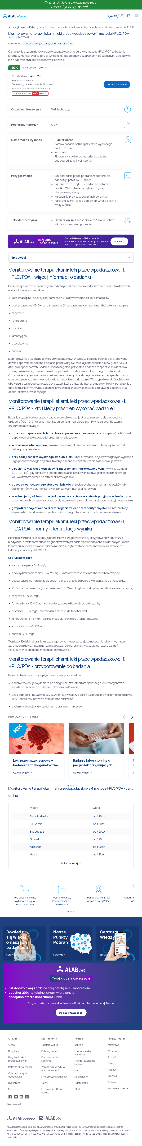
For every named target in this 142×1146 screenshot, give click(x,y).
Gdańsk (35, 839)
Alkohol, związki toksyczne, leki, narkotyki (48, 43)
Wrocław (113, 1051)
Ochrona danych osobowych (17, 1075)
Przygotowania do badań (84, 1062)
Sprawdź (83, 6)
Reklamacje (81, 1076)
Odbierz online (65, 220)
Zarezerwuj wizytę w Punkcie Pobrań (53, 1068)
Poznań (112, 1057)
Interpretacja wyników (54, 1076)
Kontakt (78, 1044)
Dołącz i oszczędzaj (71, 1012)
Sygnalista (14, 1082)
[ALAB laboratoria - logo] (15, 16)
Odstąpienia (81, 1082)
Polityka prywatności (20, 1067)
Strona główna (16, 27)
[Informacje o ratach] (46, 93)
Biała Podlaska (39, 816)
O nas (11, 1044)
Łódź (110, 1063)
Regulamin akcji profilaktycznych (17, 1059)
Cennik (45, 1082)
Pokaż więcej (69, 863)
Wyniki (114, 15)
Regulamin (14, 1051)
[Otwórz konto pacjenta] (121, 15)
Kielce (33, 854)
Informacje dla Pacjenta (82, 1052)
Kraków (112, 1069)
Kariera (12, 1089)
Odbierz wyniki (49, 1044)
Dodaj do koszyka (116, 84)
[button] (32, 80)
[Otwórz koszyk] (128, 15)
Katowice (36, 847)
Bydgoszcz (37, 831)
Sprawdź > (12, 954)
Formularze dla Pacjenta (49, 1059)
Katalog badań (37, 27)
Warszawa (113, 1044)
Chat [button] (77, 1089)
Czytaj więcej (21, 772)
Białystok (36, 824)
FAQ (76, 1070)
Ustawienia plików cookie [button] (51, 1090)
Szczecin (113, 1076)
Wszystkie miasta (118, 1088)
